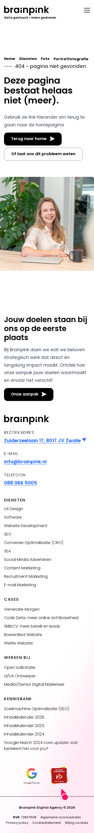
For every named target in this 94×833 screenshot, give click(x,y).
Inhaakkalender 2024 (24, 734)
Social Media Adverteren (27, 559)
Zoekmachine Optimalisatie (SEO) (36, 709)
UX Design (13, 509)
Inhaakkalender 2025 (24, 726)
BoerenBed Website (23, 634)
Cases (11, 599)
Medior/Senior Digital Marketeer (34, 684)
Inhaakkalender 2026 (24, 717)
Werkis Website (18, 643)
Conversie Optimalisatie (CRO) (33, 542)
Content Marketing (22, 568)
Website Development (25, 526)
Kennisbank (18, 699)
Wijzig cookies (76, 822)
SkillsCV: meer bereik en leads (32, 626)
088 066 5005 (20, 483)
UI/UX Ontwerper (20, 676)
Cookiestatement (46, 822)
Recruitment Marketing (26, 576)
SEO (8, 534)
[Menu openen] (87, 9)
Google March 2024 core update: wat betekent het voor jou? (41, 745)
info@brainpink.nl (25, 461)
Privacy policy (17, 822)
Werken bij (17, 657)
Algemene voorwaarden (60, 817)
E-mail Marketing (20, 585)
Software (13, 517)
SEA (7, 551)
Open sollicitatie (19, 667)
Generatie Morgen (22, 609)
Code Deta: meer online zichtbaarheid (41, 618)
